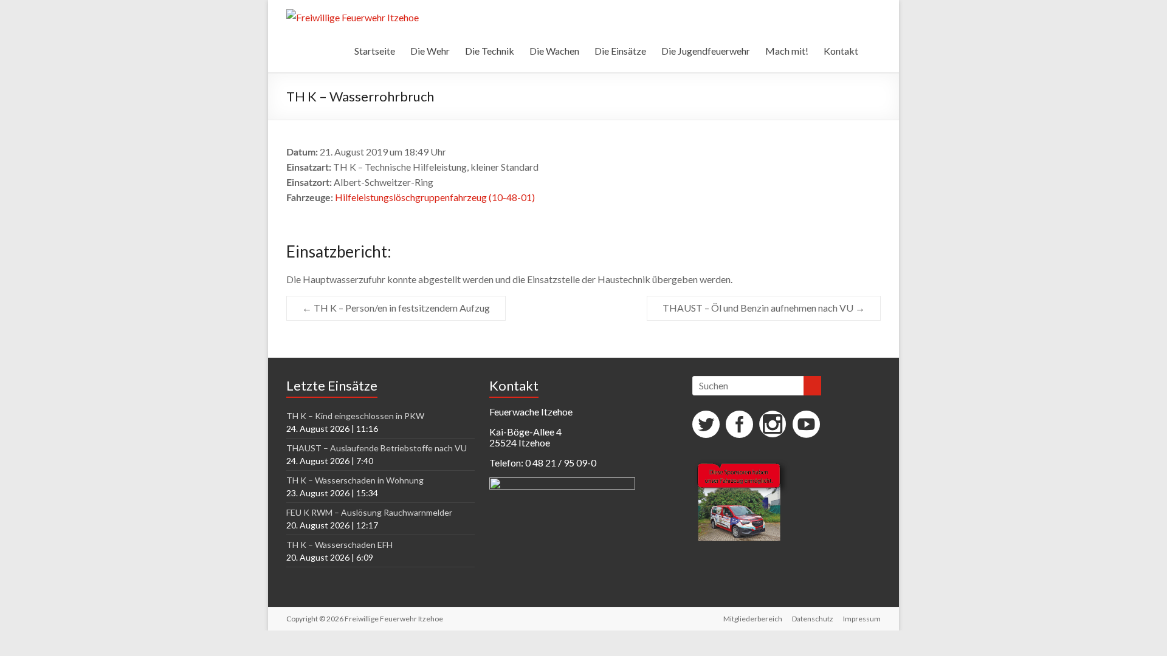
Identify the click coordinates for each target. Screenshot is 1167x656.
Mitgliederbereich (752, 618)
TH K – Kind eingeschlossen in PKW (355, 416)
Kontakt (841, 50)
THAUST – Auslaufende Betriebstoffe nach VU (376, 448)
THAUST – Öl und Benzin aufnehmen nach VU (764, 307)
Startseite (374, 50)
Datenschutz (812, 618)
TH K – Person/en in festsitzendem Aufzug (396, 307)
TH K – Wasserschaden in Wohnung (355, 480)
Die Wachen (554, 50)
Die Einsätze (620, 50)
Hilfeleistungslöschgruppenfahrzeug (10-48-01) (435, 197)
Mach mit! (786, 50)
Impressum (862, 618)
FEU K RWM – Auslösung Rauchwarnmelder (369, 512)
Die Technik (489, 50)
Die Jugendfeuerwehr (705, 50)
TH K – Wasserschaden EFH (339, 544)
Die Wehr (430, 50)
